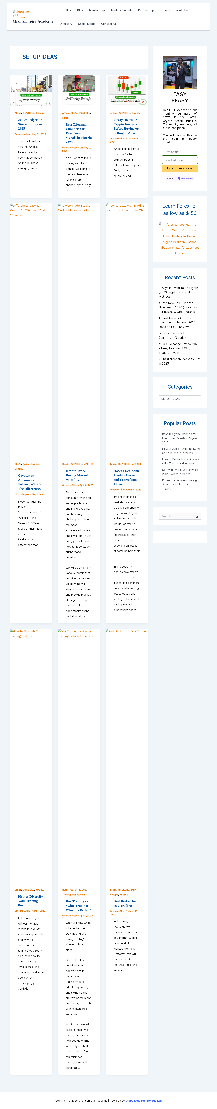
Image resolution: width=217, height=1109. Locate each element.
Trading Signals (121, 10)
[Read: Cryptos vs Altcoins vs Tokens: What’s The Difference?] (31, 330)
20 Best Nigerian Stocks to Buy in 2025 (30, 124)
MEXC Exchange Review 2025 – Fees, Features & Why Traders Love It (179, 348)
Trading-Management (74, 894)
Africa (18, 113)
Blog (80, 10)
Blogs (74, 113)
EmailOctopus (187, 178)
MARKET (89, 464)
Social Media (86, 23)
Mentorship (97, 10)
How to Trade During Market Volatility (77, 475)
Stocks (40, 113)
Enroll (64, 10)
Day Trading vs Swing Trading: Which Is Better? (78, 905)
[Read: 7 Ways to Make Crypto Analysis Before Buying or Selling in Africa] (127, 90)
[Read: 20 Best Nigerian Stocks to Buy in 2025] (31, 90)
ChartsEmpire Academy (33, 21)
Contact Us (109, 23)
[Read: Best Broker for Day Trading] (127, 755)
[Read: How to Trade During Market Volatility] (79, 330)
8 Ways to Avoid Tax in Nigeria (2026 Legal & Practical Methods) (179, 292)
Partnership (146, 10)
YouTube (182, 10)
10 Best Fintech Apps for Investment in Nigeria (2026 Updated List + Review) (177, 323)
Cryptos (136, 113)
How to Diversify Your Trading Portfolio (30, 901)
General (19, 468)
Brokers (165, 10)
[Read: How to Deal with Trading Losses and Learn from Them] (127, 330)
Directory (66, 23)
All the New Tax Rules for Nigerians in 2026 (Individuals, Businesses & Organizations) (179, 307)
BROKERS (123, 889)
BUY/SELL (28, 113)
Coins (26, 464)
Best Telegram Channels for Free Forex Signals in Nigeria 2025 (79, 133)
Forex (65, 117)
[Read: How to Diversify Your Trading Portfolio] (31, 755)
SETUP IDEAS (78, 889)
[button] (69, 10)
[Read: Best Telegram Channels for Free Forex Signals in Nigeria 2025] (79, 90)
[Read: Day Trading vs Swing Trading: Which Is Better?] (79, 755)
